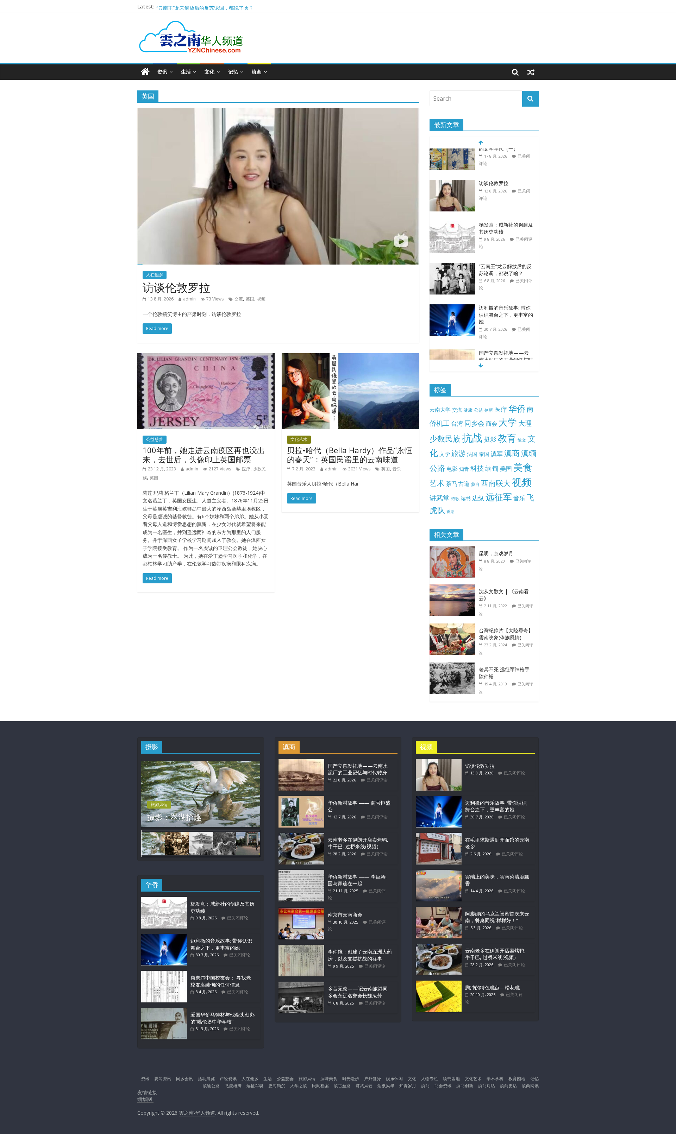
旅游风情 (159, 804)
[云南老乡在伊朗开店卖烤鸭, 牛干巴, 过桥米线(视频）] (301, 836)
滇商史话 (508, 1086)
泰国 (484, 453)
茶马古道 (458, 484)
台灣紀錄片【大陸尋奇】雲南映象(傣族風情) (506, 634)
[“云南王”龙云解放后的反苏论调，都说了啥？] (452, 237)
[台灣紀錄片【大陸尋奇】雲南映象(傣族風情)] (454, 627)
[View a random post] (531, 71)
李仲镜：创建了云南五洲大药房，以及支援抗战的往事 (360, 955)
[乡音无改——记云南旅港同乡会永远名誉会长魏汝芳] (301, 985)
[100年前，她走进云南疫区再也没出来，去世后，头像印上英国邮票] (206, 357)
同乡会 (474, 423)
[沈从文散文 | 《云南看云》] (454, 588)
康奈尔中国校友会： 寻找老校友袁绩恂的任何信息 (220, 981)
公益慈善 (154, 439)
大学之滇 (298, 1086)
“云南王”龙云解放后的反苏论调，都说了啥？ (505, 240)
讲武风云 (364, 1086)
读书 (466, 498)
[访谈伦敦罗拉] (278, 112)
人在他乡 (154, 275)
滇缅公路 (211, 1086)
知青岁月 (407, 1086)
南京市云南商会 (345, 914)
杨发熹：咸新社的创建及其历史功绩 (195, 6)
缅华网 (145, 1099)
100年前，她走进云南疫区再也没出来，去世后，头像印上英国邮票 (204, 454)
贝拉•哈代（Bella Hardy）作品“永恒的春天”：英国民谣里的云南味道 (349, 454)
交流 (238, 299)
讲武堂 (440, 497)
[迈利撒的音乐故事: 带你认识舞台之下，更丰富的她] (452, 278)
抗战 (472, 438)
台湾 (457, 423)
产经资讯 (228, 1079)
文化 (209, 71)
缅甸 (492, 468)
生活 (186, 71)
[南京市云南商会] (301, 911)
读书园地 (451, 1079)
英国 (250, 299)
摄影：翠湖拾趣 (174, 816)
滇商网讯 (530, 1086)
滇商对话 (486, 1086)
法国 (472, 453)
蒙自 (475, 484)
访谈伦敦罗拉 (176, 287)
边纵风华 (385, 1086)
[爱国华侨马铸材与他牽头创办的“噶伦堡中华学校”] (164, 1011)
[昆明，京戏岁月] (454, 550)
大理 (525, 423)
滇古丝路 (342, 1086)
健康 (467, 410)
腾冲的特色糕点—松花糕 (492, 987)
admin (189, 299)
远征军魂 (254, 1086)
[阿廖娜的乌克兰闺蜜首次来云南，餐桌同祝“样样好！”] (439, 910)
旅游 (458, 453)
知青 (464, 468)
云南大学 (440, 409)
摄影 (490, 439)
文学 (444, 454)
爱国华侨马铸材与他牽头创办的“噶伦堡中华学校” (222, 1018)
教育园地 (516, 1079)
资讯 (162, 71)
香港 (450, 511)
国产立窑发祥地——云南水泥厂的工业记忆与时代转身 (506, 330)
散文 (522, 440)
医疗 (246, 469)
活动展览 (206, 1079)
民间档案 (320, 1086)
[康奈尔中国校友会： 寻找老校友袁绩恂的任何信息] (164, 974)
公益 (478, 410)
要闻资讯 (162, 1079)
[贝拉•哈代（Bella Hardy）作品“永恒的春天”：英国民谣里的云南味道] (350, 357)
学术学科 (495, 1079)
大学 (508, 422)
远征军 (499, 497)
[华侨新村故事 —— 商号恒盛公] (301, 799)
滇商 (257, 71)
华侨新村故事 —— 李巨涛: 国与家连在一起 (357, 880)
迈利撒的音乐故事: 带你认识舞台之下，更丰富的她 (506, 285)
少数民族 (445, 438)
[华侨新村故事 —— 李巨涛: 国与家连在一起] (301, 873)
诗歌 (455, 499)
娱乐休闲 (394, 1079)
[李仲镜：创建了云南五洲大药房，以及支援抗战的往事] (301, 948)
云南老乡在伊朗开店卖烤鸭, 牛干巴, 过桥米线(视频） (358, 843)
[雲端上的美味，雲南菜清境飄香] (439, 873)
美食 (522, 467)
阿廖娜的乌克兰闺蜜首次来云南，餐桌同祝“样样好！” (497, 917)
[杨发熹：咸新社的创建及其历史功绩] (452, 195)
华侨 (516, 408)
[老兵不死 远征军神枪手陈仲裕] (454, 666)
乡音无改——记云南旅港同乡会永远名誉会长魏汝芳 (358, 992)
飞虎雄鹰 (233, 1086)
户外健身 (372, 1079)
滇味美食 (328, 1079)
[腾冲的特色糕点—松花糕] (439, 984)
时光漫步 (350, 1079)
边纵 (478, 498)
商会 (491, 423)
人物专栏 (429, 1079)
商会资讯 (442, 1086)
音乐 (397, 469)
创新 (488, 410)
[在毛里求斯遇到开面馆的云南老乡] (439, 836)
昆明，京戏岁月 (496, 553)
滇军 (497, 454)
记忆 (233, 71)
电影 (452, 469)
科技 (477, 468)
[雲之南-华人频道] (145, 72)
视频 (261, 299)
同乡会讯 (184, 1079)
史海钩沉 (276, 1086)
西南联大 (496, 483)
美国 (506, 468)
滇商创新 (464, 1086)
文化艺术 (298, 439)
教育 (507, 438)
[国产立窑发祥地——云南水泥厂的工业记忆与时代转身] (452, 323)
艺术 (437, 483)
